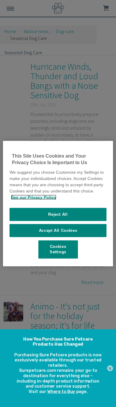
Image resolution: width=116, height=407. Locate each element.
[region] (58, 203)
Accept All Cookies (58, 230)
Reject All (58, 214)
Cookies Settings (58, 249)
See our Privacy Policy (33, 197)
